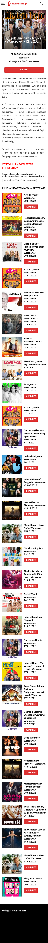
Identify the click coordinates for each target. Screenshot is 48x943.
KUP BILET (31, 206)
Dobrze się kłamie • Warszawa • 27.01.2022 (33, 643)
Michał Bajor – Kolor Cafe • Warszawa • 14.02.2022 (34, 858)
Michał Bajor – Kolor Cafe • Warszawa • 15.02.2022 (34, 528)
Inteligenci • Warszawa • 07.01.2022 (30, 387)
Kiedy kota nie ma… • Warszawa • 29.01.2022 (34, 881)
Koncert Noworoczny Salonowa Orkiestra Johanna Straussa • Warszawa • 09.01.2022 (34, 224)
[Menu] (3, 3)
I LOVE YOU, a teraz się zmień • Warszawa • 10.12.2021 (35, 364)
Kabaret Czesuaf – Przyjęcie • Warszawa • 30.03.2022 (34, 482)
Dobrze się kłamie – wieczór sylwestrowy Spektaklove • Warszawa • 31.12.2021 (34, 436)
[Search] (41, 3)
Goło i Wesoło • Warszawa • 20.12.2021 (31, 597)
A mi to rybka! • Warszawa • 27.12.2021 (31, 410)
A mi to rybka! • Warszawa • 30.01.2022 (31, 198)
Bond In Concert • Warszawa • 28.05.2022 (32, 740)
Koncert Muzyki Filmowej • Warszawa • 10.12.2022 (34, 505)
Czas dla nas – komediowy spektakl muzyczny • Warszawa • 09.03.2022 (34, 249)
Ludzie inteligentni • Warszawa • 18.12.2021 (33, 459)
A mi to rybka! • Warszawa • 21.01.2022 (31, 272)
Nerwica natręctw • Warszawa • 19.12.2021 (33, 551)
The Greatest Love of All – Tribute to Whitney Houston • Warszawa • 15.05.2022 (34, 835)
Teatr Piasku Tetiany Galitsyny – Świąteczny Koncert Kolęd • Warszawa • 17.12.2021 (34, 692)
